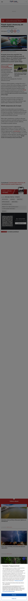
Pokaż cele (14, 598)
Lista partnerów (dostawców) (8, 591)
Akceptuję (14, 594)
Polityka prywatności (19, 580)
